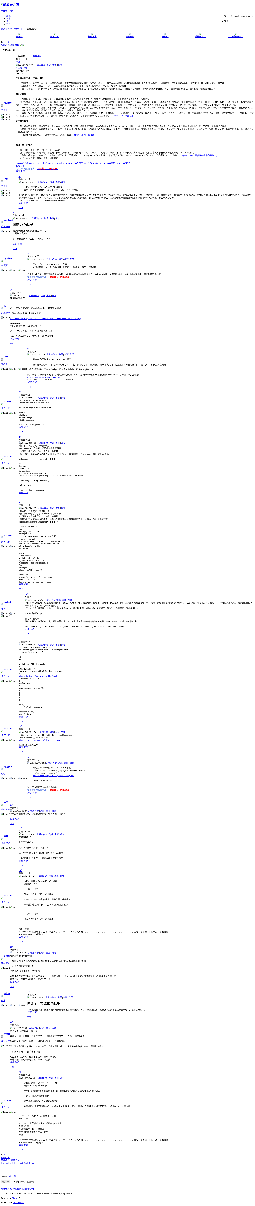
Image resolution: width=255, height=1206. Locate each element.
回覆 (12, 45)
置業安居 (5, 843)
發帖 (17, 45)
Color (5, 1163)
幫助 (8, 21)
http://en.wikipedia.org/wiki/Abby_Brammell (46, 377)
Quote (21, 1163)
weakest (7, 602)
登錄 (12, 11)
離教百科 (54, 36)
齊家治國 (5, 226)
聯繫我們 (17, 1189)
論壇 (8, 16)
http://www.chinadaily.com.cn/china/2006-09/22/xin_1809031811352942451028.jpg (45, 318)
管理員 (4, 110)
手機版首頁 (200, 36)
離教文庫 (92, 36)
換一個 (12, 1176)
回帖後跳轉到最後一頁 (24, 1181)
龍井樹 (7, 993)
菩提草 (7, 956)
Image (11, 1163)
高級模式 (5, 1160)
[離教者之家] (10, 4)
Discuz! (15, 1198)
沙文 (6, 179)
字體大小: (20, 59)
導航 (8, 24)
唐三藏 (19, 68)
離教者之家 (6, 29)
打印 (18, 62)
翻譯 (49, 65)
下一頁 (6, 42)
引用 (22, 171)
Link (16, 1163)
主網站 (19, 36)
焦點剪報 (18, 29)
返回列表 (5, 45)
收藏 (18, 166)
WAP (32, 1189)
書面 (54, 65)
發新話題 (15, 1160)
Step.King (8, 220)
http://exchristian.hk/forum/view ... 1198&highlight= (40, 676)
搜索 (8, 18)
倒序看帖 (37, 56)
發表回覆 (5, 1182)
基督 (25, 68)
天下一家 (5, 408)
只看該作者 (40, 65)
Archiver (25, 1189)
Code (26, 1163)
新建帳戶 (5, 11)
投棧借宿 (5, 809)
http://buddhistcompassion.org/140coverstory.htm (39, 740)
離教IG (165, 36)
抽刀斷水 (8, 103)
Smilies (32, 1163)
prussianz (8, 401)
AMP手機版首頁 (235, 36)
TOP (21, 208)
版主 (3, 609)
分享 (22, 166)
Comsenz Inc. (18, 1202)
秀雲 (6, 836)
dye (5, 306)
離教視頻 (130, 36)
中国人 (7, 802)
